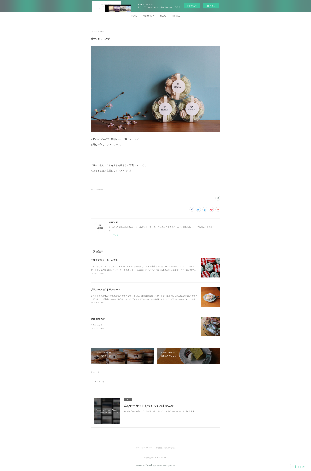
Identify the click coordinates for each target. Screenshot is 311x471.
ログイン (211, 5)
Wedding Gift (98, 318)
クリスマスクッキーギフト (104, 260)
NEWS (163, 15)
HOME (134, 15)
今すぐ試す (191, 5)
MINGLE (176, 15)
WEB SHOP (148, 15)
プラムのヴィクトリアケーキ (105, 289)
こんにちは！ (96, 325)
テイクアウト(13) (97, 189)
